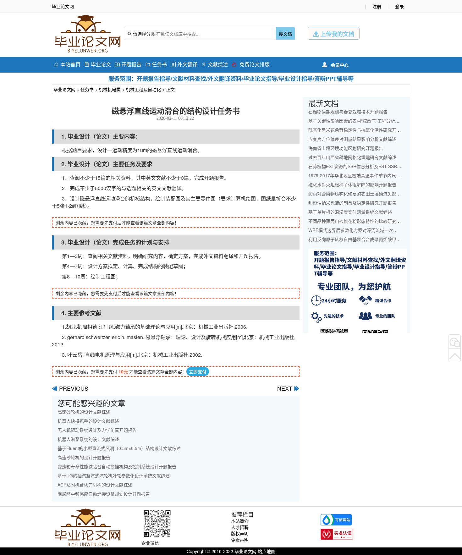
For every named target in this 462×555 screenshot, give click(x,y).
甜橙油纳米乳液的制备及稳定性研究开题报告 (352, 203)
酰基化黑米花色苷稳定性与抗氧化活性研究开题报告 (359, 130)
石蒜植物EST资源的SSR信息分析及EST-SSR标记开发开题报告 (370, 166)
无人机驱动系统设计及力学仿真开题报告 (97, 430)
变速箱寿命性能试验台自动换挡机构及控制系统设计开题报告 (117, 466)
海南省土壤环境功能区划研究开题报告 (345, 148)
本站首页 (67, 64)
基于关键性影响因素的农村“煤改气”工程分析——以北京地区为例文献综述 (380, 121)
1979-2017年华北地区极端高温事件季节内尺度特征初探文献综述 (372, 175)
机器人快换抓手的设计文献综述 (88, 421)
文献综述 (214, 64)
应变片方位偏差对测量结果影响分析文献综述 (352, 139)
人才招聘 (240, 527)
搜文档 (285, 33)
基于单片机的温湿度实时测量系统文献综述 (350, 212)
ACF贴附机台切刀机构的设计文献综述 (95, 484)
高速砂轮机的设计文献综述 (84, 412)
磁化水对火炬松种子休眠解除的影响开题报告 (352, 184)
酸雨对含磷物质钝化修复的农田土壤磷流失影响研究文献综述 (367, 193)
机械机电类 (110, 89)
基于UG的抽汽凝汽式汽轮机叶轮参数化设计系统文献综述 (114, 475)
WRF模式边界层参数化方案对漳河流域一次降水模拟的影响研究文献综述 (379, 230)
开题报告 (128, 64)
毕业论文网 (64, 89)
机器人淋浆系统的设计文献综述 (88, 439)
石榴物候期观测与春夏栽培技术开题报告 (348, 111)
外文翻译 (184, 64)
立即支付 (197, 371)
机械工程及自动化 (143, 89)
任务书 (156, 64)
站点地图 (266, 551)
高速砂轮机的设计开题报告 (84, 457)
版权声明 (240, 533)
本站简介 (240, 521)
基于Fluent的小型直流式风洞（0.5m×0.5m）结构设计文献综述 (119, 448)
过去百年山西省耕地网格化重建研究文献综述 (352, 157)
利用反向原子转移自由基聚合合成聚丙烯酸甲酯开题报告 (363, 239)
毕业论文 (97, 64)
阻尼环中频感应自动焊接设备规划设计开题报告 (104, 494)
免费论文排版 (251, 64)
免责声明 (240, 539)
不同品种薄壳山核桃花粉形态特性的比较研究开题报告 (361, 221)
